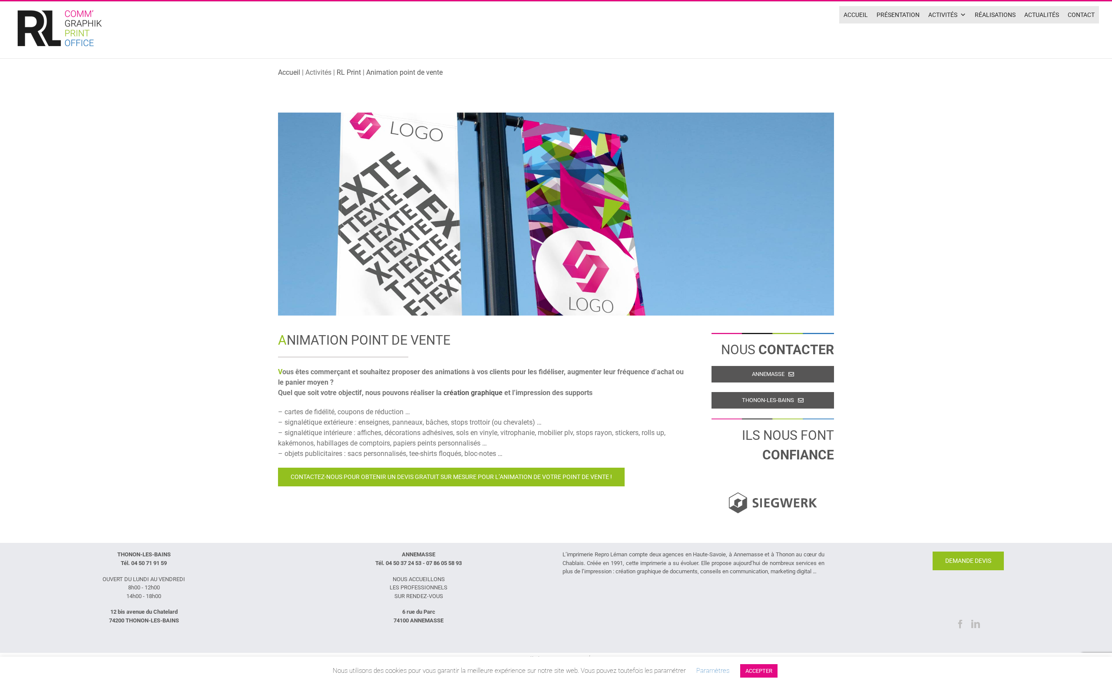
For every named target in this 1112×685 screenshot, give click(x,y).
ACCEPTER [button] (758, 671)
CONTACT (1081, 14)
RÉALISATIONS (995, 14)
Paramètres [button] (712, 671)
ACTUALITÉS (1041, 14)
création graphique (473, 393)
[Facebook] (960, 624)
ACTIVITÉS (942, 14)
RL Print (349, 72)
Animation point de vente (404, 72)
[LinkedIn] (975, 624)
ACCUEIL (856, 14)
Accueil (289, 72)
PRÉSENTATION (898, 14)
